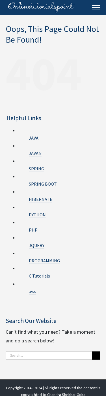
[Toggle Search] (83, 7)
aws (32, 291)
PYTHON (37, 214)
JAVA (33, 138)
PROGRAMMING (44, 260)
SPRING (36, 168)
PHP (33, 230)
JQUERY (36, 245)
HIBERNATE (40, 199)
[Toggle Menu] (96, 7)
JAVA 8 (35, 153)
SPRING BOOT (43, 184)
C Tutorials (39, 276)
